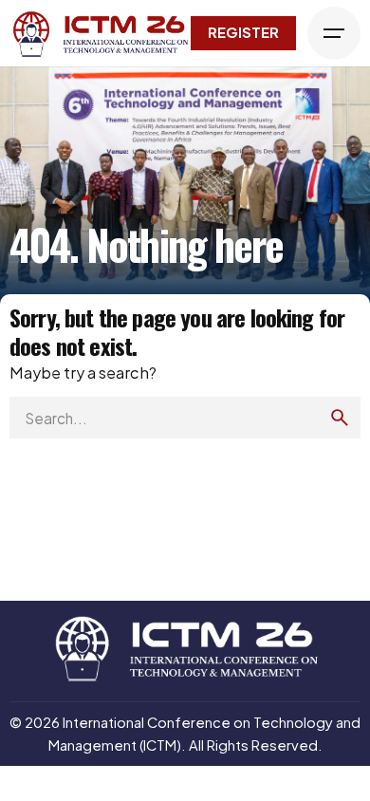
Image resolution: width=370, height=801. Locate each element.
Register (243, 32)
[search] (340, 417)
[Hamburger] (334, 33)
